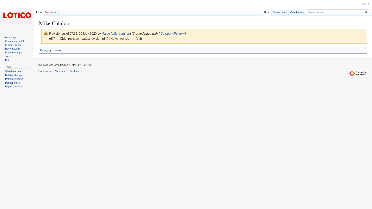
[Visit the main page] (17, 15)
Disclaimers (76, 71)
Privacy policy (45, 71)
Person (58, 50)
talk (114, 33)
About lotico (61, 71)
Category (45, 50)
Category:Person (172, 33)
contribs (124, 33)
